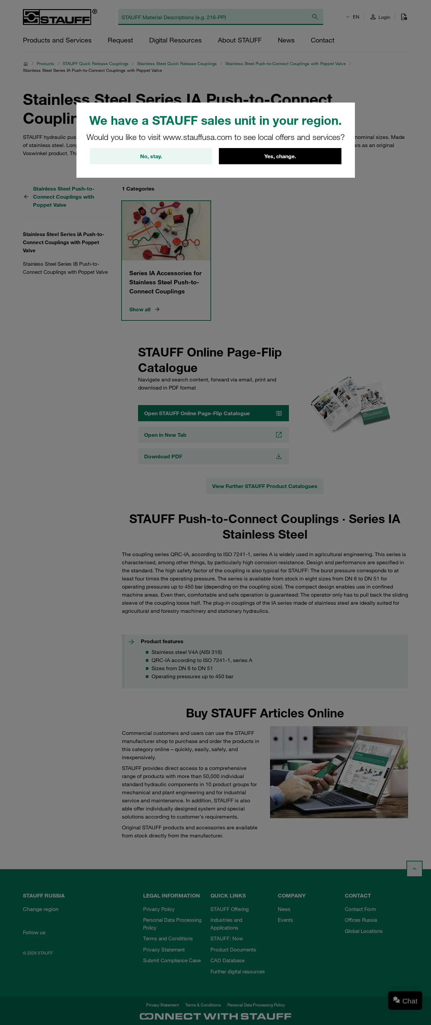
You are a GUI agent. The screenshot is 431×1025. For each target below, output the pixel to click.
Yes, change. (280, 156)
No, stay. (151, 156)
